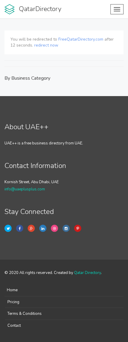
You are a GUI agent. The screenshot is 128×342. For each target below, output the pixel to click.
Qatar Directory (87, 272)
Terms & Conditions (24, 313)
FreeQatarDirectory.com (80, 39)
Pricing (13, 302)
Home (12, 290)
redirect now (46, 45)
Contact (14, 325)
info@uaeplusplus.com (24, 189)
